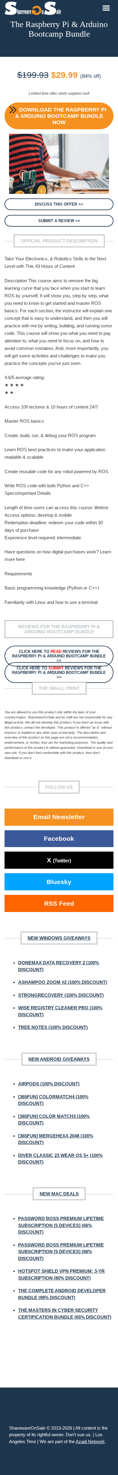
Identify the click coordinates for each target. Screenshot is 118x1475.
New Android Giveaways (59, 1059)
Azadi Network (90, 1441)
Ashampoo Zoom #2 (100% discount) (62, 982)
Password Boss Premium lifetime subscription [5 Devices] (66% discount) (61, 1225)
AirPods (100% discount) (49, 1083)
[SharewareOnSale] (34, 7)
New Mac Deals (59, 1193)
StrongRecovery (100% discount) (61, 995)
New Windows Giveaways (59, 938)
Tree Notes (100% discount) (53, 1027)
